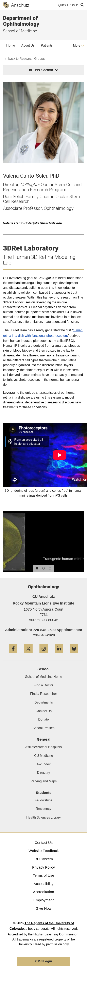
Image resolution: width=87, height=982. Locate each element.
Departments (43, 702)
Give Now (43, 908)
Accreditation (43, 892)
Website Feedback (44, 851)
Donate (43, 719)
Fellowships (43, 800)
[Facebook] (13, 654)
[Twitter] (28, 654)
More (77, 45)
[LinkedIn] (59, 654)
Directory (43, 772)
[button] (37, 568)
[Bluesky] (74, 654)
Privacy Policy (43, 867)
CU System (43, 859)
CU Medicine (43, 755)
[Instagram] (43, 654)
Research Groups (32, 58)
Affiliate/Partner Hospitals (43, 747)
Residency (43, 808)
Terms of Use (43, 875)
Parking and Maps (44, 781)
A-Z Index (44, 764)
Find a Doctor (43, 685)
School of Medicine (20, 31)
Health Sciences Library (43, 817)
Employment (43, 900)
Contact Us (44, 711)
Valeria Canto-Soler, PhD (31, 176)
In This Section (41, 70)
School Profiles (43, 728)
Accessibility (43, 884)
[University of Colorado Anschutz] (16, 5)
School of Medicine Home (43, 676)
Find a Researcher (43, 693)
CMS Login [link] (43, 961)
